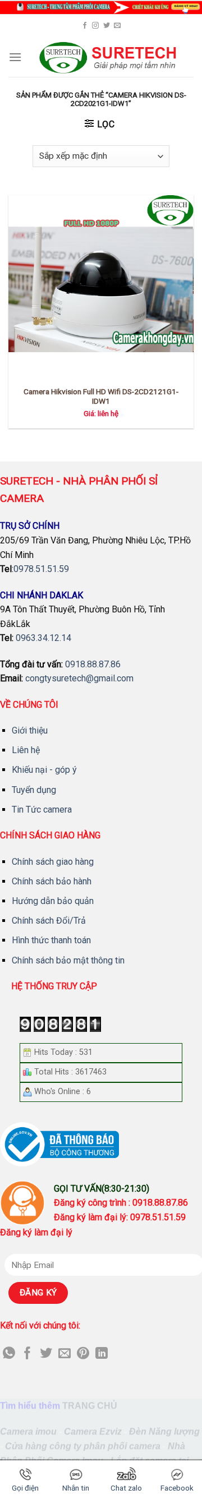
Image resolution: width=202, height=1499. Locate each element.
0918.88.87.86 (93, 664)
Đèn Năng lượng (164, 1432)
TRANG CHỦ (89, 1405)
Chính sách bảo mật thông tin (68, 960)
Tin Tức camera (42, 809)
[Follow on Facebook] (84, 26)
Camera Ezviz (93, 1432)
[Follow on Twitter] (106, 26)
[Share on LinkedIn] (101, 1354)
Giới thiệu (30, 730)
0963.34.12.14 (43, 638)
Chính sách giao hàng (53, 861)
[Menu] (15, 57)
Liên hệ (26, 750)
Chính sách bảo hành (51, 881)
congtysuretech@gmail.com (79, 678)
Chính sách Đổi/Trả (49, 920)
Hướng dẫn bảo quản (53, 901)
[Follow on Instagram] (95, 26)
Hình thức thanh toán (51, 940)
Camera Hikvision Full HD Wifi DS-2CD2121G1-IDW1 (101, 396)
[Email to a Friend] (64, 1354)
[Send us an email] (117, 26)
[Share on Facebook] (27, 1354)
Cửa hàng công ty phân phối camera (82, 1446)
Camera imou (28, 1432)
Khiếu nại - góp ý (44, 769)
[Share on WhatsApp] (9, 1354)
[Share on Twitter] (46, 1354)
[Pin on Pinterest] (83, 1354)
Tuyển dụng (34, 790)
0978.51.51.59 (41, 569)
